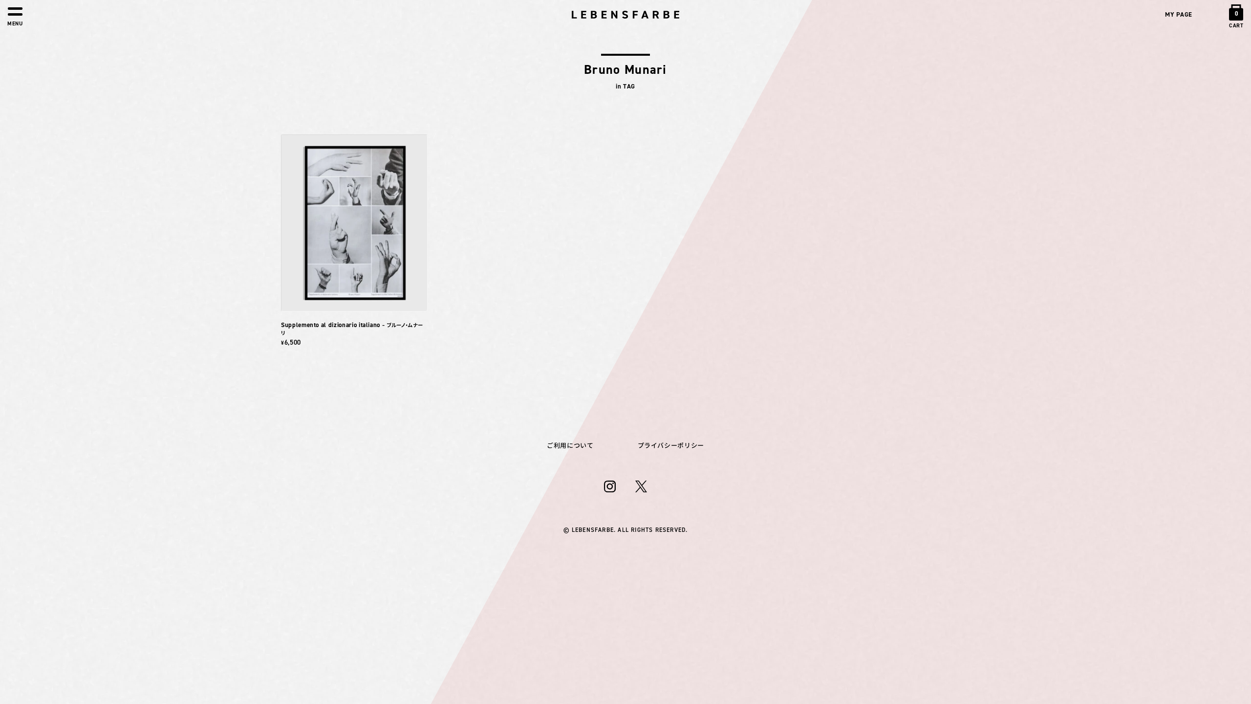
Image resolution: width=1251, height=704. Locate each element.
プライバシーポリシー (671, 445)
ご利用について (570, 445)
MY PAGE (1178, 14)
